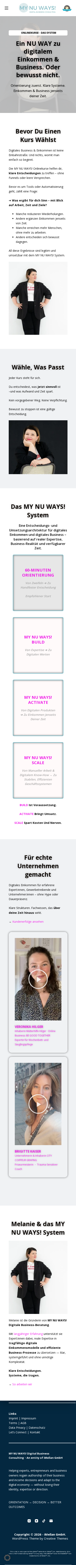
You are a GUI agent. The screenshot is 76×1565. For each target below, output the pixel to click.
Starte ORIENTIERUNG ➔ (36, 594)
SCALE (18, 823)
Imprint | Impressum (22, 1418)
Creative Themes (56, 1538)
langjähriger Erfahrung (28, 1334)
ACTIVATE (26, 814)
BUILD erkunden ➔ (34, 658)
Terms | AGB (17, 1423)
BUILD (24, 805)
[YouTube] (36, 1520)
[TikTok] (43, 1520)
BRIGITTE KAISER (28, 1151)
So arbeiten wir (22, 1384)
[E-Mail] (51, 1520)
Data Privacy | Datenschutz (27, 1427)
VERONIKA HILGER (29, 1027)
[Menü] (6, 8)
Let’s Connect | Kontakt (24, 1432)
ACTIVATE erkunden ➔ (35, 719)
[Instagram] (29, 1520)
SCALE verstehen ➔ (34, 782)
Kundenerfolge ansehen (28, 921)
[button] (38, 979)
